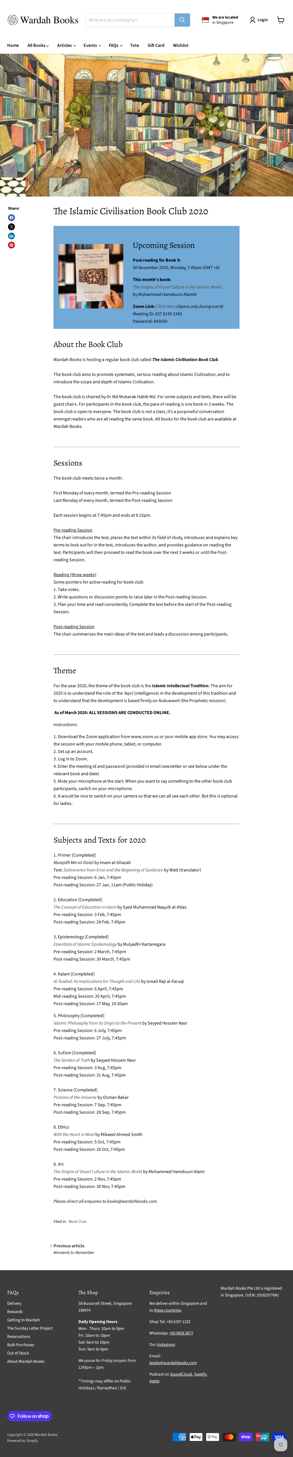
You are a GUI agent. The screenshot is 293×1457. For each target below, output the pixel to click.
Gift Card (156, 45)
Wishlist (181, 45)
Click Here (165, 306)
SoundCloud (181, 1374)
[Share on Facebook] (11, 217)
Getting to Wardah (23, 1320)
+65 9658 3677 (181, 1333)
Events (91, 45)
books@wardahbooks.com (173, 1363)
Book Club (77, 1221)
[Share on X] (11, 226)
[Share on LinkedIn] (11, 236)
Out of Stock (18, 1353)
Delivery (14, 1303)
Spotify (200, 1374)
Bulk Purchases (20, 1345)
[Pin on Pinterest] (11, 245)
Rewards (15, 1312)
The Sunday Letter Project (30, 1328)
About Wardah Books (25, 1361)
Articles (65, 45)
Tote (134, 45)
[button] (260, 20)
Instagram (166, 1345)
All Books (36, 45)
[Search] (182, 20)
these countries (167, 1310)
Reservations (18, 1337)
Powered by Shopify (22, 1440)
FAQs (114, 45)
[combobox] (130, 20)
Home (13, 45)
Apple (154, 1381)
